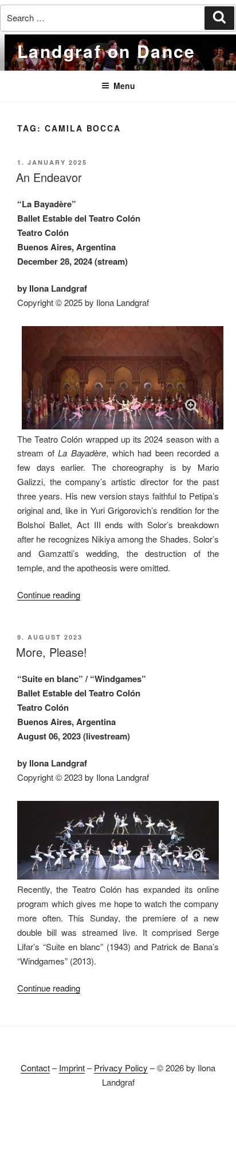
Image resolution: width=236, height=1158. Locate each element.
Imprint (72, 1068)
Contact (35, 1068)
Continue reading (48, 594)
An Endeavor (49, 177)
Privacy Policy (121, 1068)
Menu (124, 85)
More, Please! (51, 652)
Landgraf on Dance (106, 50)
